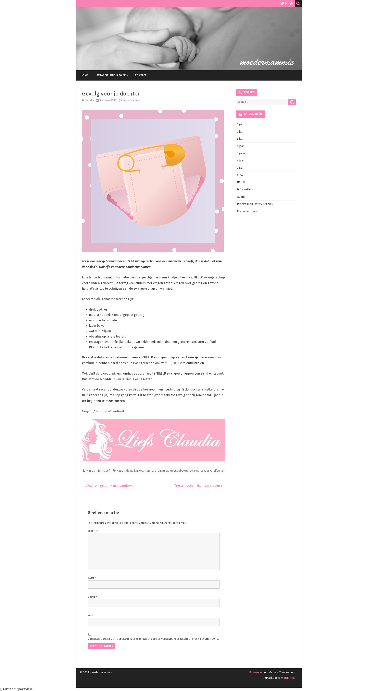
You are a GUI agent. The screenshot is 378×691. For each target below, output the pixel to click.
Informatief (102, 470)
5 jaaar (241, 153)
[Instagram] (287, 3)
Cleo (240, 175)
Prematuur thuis (247, 211)
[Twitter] (282, 3)
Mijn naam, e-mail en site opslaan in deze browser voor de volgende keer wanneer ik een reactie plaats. (153, 639)
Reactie (93, 531)
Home (84, 75)
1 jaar (240, 124)
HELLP (90, 470)
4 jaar (240, 146)
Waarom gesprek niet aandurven (111, 486)
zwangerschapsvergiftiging (207, 470)
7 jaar (240, 168)
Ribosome (255, 672)
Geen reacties (131, 100)
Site (90, 615)
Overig (241, 196)
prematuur (161, 470)
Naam (91, 578)
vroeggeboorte (179, 470)
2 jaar (240, 131)
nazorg (149, 470)
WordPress (287, 678)
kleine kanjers (134, 470)
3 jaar (240, 138)
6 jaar (240, 160)
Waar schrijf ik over (111, 75)
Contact (140, 75)
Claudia (89, 100)
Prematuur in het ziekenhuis (255, 204)
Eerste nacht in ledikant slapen (197, 486)
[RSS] (292, 3)
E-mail (92, 596)
